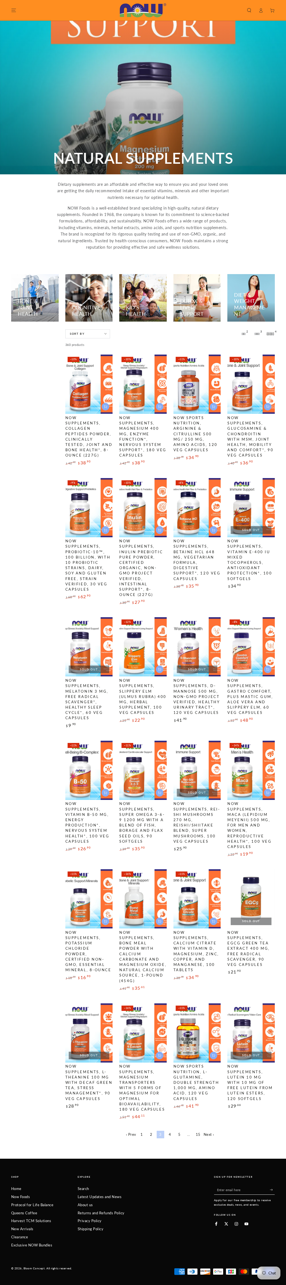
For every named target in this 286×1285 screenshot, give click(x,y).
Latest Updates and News (99, 1196)
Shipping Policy (90, 1229)
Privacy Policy (90, 1221)
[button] (249, 10)
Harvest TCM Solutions (31, 1221)
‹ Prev (131, 1134)
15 (198, 1134)
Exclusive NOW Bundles (31, 1245)
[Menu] (14, 10)
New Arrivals (22, 1229)
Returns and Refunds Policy (101, 1213)
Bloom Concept (34, 1268)
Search (83, 1188)
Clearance (19, 1237)
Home (16, 1188)
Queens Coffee (24, 1213)
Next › (209, 1134)
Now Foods (20, 1196)
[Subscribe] (272, 1189)
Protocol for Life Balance (32, 1205)
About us (85, 1205)
